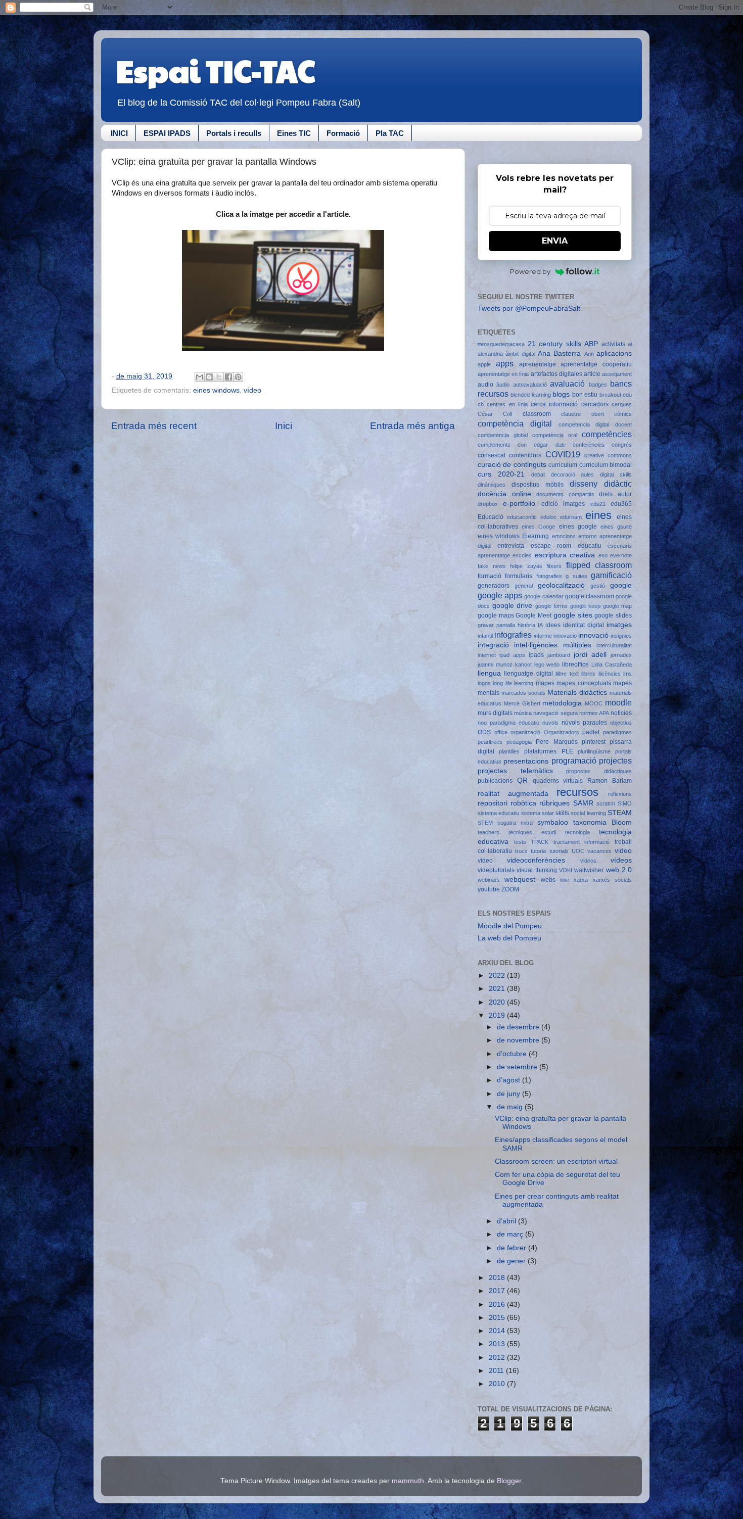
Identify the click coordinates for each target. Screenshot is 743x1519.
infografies (513, 634)
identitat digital (583, 625)
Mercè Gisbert (522, 703)
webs (548, 879)
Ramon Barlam (609, 780)
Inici (283, 425)
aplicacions (614, 353)
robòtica (523, 803)
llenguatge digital (528, 673)
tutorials (559, 851)
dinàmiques (491, 485)
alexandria (490, 354)
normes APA (594, 713)
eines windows (216, 390)
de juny (509, 1094)
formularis (518, 576)
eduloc (548, 517)
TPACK (539, 842)
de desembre (519, 1027)
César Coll (495, 414)
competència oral (554, 435)
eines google (578, 526)
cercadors (595, 404)
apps (505, 363)
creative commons (608, 455)
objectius (621, 723)
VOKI (565, 870)
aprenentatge (537, 364)
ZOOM (510, 889)
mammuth (408, 1481)
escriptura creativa (565, 555)
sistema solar (537, 813)
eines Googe (538, 527)
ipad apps (512, 655)
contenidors (525, 455)
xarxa (581, 880)
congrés (622, 445)
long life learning (513, 683)
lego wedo (547, 664)
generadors (493, 585)
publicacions (495, 780)
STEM (485, 823)
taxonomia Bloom (602, 822)
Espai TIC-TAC (215, 70)
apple (484, 364)
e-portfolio (519, 503)
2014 (498, 1331)
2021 (498, 988)
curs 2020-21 (501, 474)
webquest (519, 879)
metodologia (562, 703)
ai (630, 344)
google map (617, 606)
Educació (490, 516)
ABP (591, 344)
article (592, 373)
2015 (498, 1317)
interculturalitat (614, 645)
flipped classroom (599, 564)
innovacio (565, 636)
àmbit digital (520, 354)
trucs (521, 851)
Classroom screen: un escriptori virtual (556, 1161)
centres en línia (507, 404)
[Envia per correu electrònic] (200, 377)
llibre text (566, 674)
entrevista (510, 545)
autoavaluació (530, 385)
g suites (576, 576)
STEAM (620, 813)
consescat (491, 455)
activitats (613, 344)
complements (494, 445)
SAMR (583, 803)
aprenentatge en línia (503, 374)
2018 (498, 1277)
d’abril (507, 1221)
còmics (623, 414)
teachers (488, 832)
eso (603, 555)
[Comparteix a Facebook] (228, 377)
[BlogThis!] (209, 377)
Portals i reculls (233, 133)
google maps (496, 615)
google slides (613, 615)
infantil (485, 636)
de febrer (512, 1248)
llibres (588, 674)
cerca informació (554, 404)
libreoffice (575, 664)
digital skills (616, 474)
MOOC (593, 703)
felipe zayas (526, 566)
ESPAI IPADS (167, 133)
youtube (489, 889)
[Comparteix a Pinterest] (238, 377)
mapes (545, 683)
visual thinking (536, 870)
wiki (564, 880)
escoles (522, 555)
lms (627, 674)
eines (598, 515)
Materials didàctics (577, 692)
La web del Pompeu (509, 938)
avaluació (567, 383)
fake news (492, 566)
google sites (572, 615)
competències (607, 434)
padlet (590, 732)
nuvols (550, 723)
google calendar (543, 596)
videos (588, 861)
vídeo (252, 390)
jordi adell (590, 654)
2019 (498, 1015)
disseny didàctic (601, 483)
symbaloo (552, 822)
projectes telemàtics (515, 771)
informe (543, 636)
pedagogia (519, 742)
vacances (599, 851)
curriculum (562, 464)
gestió (597, 586)
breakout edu (615, 395)
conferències (589, 445)
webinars (489, 880)
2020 (498, 1002)
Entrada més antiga (412, 425)
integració (493, 645)
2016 (498, 1304)
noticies (621, 713)
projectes (615, 760)
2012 (498, 1357)
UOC (578, 851)
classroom (537, 413)
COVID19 (562, 454)
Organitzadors (561, 732)
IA (540, 625)
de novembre (519, 1040)
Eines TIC (294, 133)
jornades (621, 655)
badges (598, 385)
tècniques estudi (532, 832)
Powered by (530, 271)
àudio (502, 385)
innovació (593, 635)
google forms (551, 606)
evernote (621, 555)
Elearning (535, 536)
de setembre (518, 1067)
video (623, 851)
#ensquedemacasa (501, 344)
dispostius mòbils (538, 484)
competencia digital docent (595, 424)
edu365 (621, 503)
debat (538, 474)
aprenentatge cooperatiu (596, 364)
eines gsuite (616, 527)
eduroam (571, 517)
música (523, 713)
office (500, 732)
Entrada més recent (154, 425)
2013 (498, 1344)
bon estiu (584, 394)
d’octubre (513, 1054)
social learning (588, 813)
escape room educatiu (566, 545)
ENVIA (555, 241)
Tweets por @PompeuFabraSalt (529, 308)
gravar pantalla (496, 625)
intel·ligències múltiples (552, 645)
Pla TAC (390, 133)
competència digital (515, 423)
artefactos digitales (556, 373)
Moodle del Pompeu (510, 926)
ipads (536, 654)
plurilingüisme (594, 751)
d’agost (509, 1080)
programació (573, 760)
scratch (605, 803)
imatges (619, 625)
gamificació (611, 575)
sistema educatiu (498, 813)
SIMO (625, 803)
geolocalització (561, 585)
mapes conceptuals (583, 683)
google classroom (589, 596)
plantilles (509, 751)
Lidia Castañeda (611, 664)
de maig (511, 1107)
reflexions (620, 794)
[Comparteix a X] (219, 377)
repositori (492, 803)
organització (525, 732)
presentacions (525, 761)
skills (562, 813)
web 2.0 (619, 870)
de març (511, 1234)
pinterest (594, 741)
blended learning (530, 395)
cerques (622, 404)
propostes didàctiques (599, 771)
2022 (498, 975)
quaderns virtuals (558, 780)
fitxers (554, 566)
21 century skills (554, 344)
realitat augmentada (513, 793)
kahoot (523, 664)
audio (485, 384)
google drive (512, 605)
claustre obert (582, 414)
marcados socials (523, 693)
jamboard (558, 655)
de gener (512, 1261)
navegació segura (555, 713)
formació (489, 576)
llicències (609, 674)
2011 (497, 1370)
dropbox (488, 504)
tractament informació (581, 842)
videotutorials (496, 870)
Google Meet (533, 615)
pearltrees (490, 742)
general (524, 586)
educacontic (522, 517)
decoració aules (572, 474)
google (621, 585)
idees (553, 625)
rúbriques (554, 803)
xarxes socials (612, 880)
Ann (589, 354)
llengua (489, 673)
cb (481, 404)
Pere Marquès (556, 741)
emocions (564, 536)
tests (520, 842)
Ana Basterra (559, 353)
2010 (498, 1384)
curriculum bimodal (605, 464)
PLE (567, 751)
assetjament (617, 374)
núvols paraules (584, 722)
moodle (618, 702)
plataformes (540, 751)
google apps (500, 595)
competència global (503, 435)
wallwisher (588, 870)
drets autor (615, 494)
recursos (577, 792)
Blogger (509, 1481)
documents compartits (565, 494)
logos (484, 683)
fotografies (549, 576)
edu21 (598, 504)
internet (487, 655)
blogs (561, 394)
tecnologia (577, 832)
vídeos (621, 860)
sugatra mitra (515, 823)
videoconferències (536, 860)
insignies (621, 636)
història (526, 625)
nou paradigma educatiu (508, 723)
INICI (119, 133)
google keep (585, 606)
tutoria (538, 851)
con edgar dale (541, 445)
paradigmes (617, 732)
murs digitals (495, 713)
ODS (484, 732)
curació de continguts (512, 464)
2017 (498, 1291)
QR (522, 780)
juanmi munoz (495, 664)
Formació (343, 133)
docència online (504, 494)
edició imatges (563, 503)
